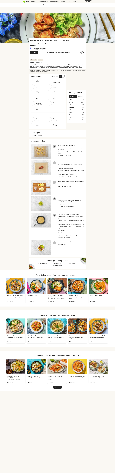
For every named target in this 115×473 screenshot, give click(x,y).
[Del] (83, 52)
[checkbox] (30, 45)
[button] (48, 76)
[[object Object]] (80, 52)
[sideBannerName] (77, 81)
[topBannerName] (57, 10)
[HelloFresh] (26, 2)
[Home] (28, 5)
